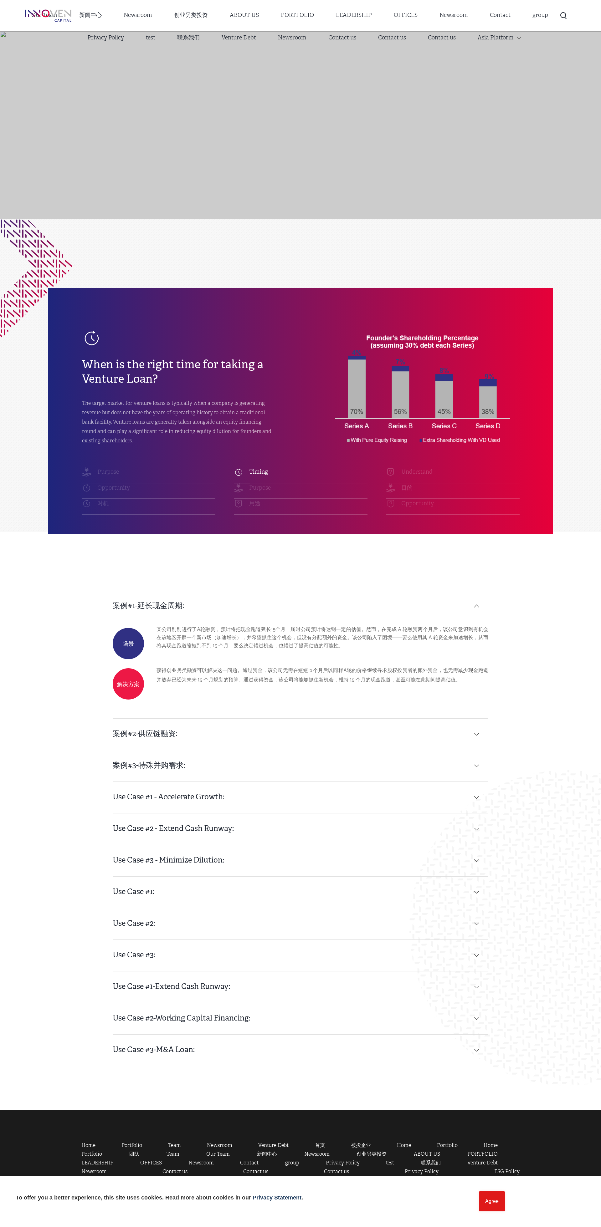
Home (88, 1146)
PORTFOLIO (297, 15)
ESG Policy (507, 1172)
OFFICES (406, 15)
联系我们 (188, 38)
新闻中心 (90, 15)
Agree (492, 1201)
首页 (320, 1146)
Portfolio (131, 1146)
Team (174, 1146)
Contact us (342, 38)
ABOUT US (244, 15)
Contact (500, 15)
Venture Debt (239, 38)
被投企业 (361, 1146)
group (540, 15)
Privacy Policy (105, 38)
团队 (134, 1154)
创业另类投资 (191, 15)
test (150, 38)
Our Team (218, 1154)
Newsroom (138, 15)
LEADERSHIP (354, 15)
